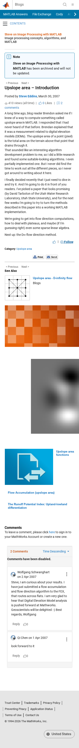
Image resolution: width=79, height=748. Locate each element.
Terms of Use (13, 715)
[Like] (54, 242)
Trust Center (12, 702)
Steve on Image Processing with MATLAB (33, 34)
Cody (59, 14)
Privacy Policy (51, 702)
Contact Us (32, 715)
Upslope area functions (65, 453)
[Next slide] (71, 14)
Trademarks (31, 702)
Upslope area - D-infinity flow (52, 278)
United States (61, 734)
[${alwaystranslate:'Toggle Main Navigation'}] (72, 4)
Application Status (41, 709)
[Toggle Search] (64, 4)
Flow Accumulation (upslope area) (31, 492)
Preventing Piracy (15, 709)
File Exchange (41, 14)
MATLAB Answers (15, 14)
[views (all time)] (6, 103)
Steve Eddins (28, 96)
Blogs (19, 4)
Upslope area (24, 248)
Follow (68, 242)
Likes (47, 103)
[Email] (51, 256)
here (52, 532)
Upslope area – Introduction (32, 87)
